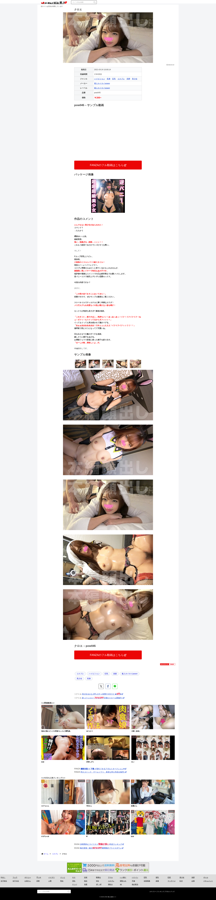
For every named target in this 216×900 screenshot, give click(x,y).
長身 (108, 79)
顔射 (85, 877)
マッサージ (172, 881)
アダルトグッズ (169, 891)
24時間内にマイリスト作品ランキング (101, 844)
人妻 (50, 881)
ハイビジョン (99, 79)
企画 (193, 881)
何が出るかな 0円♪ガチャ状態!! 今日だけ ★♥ (101, 694)
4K (121, 884)
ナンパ (74, 884)
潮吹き (110, 884)
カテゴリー (153, 891)
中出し (3, 877)
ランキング (160, 891)
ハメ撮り (123, 877)
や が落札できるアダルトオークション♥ (103, 769)
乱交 (181, 881)
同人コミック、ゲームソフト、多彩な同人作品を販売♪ (103, 772)
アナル (110, 877)
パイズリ (51, 877)
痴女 (85, 881)
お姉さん (28, 881)
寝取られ (123, 881)
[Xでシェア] (101, 686)
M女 (97, 881)
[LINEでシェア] (114, 686)
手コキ (38, 877)
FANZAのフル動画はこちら (107, 165)
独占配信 (135, 884)
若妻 (38, 881)
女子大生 (16, 881)
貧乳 (157, 877)
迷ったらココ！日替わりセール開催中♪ (102, 698)
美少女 (134, 79)
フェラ (15, 877)
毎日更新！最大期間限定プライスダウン (101, 848)
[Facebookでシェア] (108, 686)
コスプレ (121, 79)
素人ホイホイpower (102, 83)
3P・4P (98, 884)
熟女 (61, 881)
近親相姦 (147, 881)
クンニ (62, 877)
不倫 (133, 881)
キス (73, 877)
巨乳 (114, 79)
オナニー (28, 877)
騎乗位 (98, 877)
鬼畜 (85, 884)
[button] (94, 2)
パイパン (135, 877)
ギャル (205, 877)
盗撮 (157, 881)
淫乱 (73, 881)
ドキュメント (208, 881)
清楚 (128, 79)
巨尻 (169, 877)
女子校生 (4, 881)
